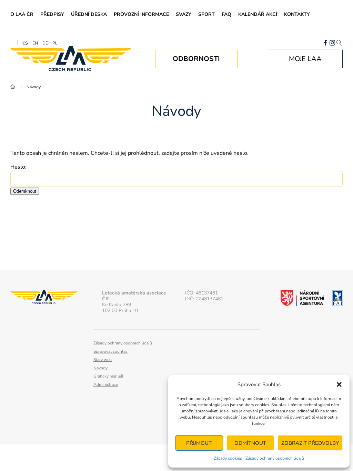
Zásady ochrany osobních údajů (274, 458)
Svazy (183, 14)
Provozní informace (141, 14)
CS (25, 43)
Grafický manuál (108, 376)
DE (45, 43)
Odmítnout (250, 443)
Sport (206, 14)
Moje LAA (305, 58)
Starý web (102, 359)
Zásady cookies (228, 458)
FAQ (226, 14)
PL (55, 43)
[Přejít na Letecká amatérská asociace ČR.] (14, 87)
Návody (100, 368)
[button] (339, 384)
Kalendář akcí (257, 14)
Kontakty (297, 14)
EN (35, 43)
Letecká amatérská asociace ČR (70, 58)
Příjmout (199, 443)
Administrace (105, 384)
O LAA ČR (21, 14)
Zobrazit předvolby (310, 443)
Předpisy (52, 14)
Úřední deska (89, 14)
